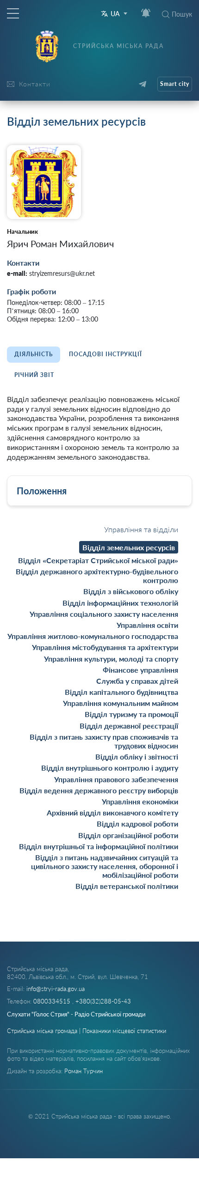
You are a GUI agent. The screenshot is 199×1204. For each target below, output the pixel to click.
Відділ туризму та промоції (131, 714)
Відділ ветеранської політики (126, 886)
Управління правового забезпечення (116, 779)
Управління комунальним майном (120, 703)
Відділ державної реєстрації (129, 725)
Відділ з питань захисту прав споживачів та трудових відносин (104, 741)
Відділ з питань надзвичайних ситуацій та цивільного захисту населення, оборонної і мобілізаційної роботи (104, 866)
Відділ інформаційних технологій (120, 602)
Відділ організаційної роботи (128, 835)
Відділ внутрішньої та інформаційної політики (98, 846)
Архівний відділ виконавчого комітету (112, 812)
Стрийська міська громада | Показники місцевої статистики (86, 1030)
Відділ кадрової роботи (137, 823)
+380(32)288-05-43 (103, 1001)
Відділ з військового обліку (130, 591)
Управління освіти (147, 624)
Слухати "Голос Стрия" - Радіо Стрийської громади (76, 1014)
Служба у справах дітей (137, 680)
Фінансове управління (140, 669)
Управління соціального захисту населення (104, 613)
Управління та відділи (141, 529)
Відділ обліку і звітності (136, 756)
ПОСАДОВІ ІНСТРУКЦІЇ (105, 354)
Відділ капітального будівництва (121, 691)
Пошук (182, 14)
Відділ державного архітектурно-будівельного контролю (97, 575)
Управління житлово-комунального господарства (92, 636)
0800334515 (52, 1001)
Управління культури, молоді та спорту (111, 658)
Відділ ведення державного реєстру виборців (98, 790)
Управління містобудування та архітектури (105, 647)
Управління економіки (140, 801)
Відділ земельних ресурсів (128, 547)
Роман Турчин (83, 1071)
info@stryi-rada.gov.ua (55, 988)
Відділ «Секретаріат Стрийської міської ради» (98, 560)
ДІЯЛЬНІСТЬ (33, 354)
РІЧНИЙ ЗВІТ (34, 374)
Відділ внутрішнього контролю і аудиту (109, 767)
